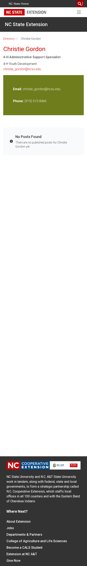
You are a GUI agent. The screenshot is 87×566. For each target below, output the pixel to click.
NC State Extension (26, 24)
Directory (9, 38)
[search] (80, 3)
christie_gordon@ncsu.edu (22, 69)
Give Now (13, 561)
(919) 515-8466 (35, 101)
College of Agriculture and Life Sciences (36, 541)
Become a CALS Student (24, 548)
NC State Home (19, 3)
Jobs (10, 528)
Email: (18, 89)
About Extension (18, 521)
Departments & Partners (24, 534)
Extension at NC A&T (21, 554)
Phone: (18, 101)
